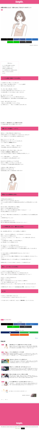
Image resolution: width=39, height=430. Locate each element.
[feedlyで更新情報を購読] (29, 332)
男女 (10, 319)
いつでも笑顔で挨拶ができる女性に (9, 65)
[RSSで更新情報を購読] (19, 335)
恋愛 (7, 319)
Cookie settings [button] (17, 428)
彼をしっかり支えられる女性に (8, 71)
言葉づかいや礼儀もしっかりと (8, 66)
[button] (26, 42)
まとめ (4, 73)
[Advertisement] (19, 53)
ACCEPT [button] (23, 428)
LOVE (2, 319)
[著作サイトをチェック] (10, 332)
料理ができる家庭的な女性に (8, 68)
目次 (8, 63)
